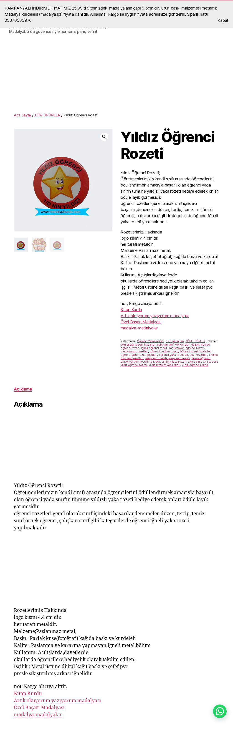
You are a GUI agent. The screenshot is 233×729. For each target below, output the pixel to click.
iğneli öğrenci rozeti (154, 348)
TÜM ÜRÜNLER (47, 115)
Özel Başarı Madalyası (141, 321)
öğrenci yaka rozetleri (173, 354)
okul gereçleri (175, 341)
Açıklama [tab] (23, 389)
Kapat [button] (223, 20)
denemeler (182, 344)
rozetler (154, 361)
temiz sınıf (194, 361)
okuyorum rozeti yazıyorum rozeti (167, 358)
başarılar (149, 344)
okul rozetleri (198, 354)
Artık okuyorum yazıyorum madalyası (155, 315)
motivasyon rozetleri (134, 351)
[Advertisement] (116, 74)
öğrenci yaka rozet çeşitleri (139, 354)
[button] (104, 137)
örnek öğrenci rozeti (134, 361)
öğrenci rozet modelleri (195, 351)
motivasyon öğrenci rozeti (186, 348)
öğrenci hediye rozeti (164, 351)
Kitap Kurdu (131, 309)
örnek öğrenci (201, 358)
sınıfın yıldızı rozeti (174, 361)
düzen (195, 344)
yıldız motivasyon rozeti (164, 365)
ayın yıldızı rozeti (132, 344)
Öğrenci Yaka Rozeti (150, 341)
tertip (206, 361)
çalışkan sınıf (165, 344)
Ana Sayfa (22, 115)
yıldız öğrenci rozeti (195, 365)
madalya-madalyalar (139, 328)
